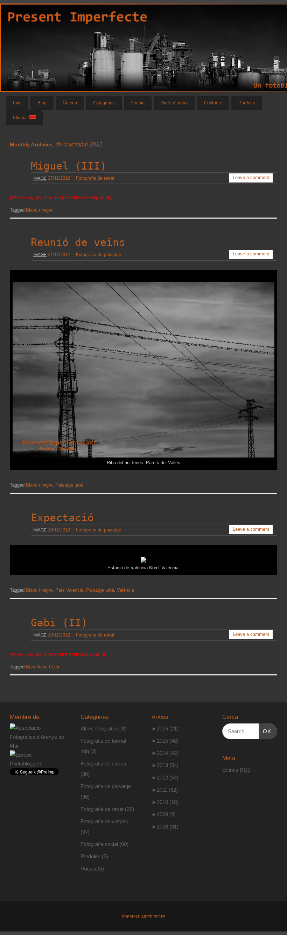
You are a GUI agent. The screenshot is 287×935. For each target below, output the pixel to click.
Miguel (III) (68, 166)
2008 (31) (165, 827)
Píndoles (90, 856)
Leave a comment (251, 177)
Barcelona (36, 667)
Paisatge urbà (69, 485)
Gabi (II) (59, 623)
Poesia (138, 102)
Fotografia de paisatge (98, 254)
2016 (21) (165, 728)
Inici (17, 102)
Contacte (213, 102)
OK (265, 731)
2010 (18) (165, 802)
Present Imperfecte (143, 917)
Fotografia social (99, 844)
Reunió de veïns (78, 242)
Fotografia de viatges (104, 821)
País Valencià (69, 590)
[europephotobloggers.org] (37, 763)
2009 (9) (164, 814)
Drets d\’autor (174, 102)
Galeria (70, 102)
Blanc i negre (39, 210)
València (125, 590)
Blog (42, 102)
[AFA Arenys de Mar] (37, 746)
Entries (236, 770)
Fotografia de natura (103, 763)
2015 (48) (165, 741)
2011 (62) (165, 790)
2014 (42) (165, 753)
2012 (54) (165, 778)
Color (54, 667)
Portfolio (246, 102)
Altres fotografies (99, 728)
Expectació (62, 517)
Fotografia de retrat (95, 178)
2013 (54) (165, 765)
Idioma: (21, 117)
